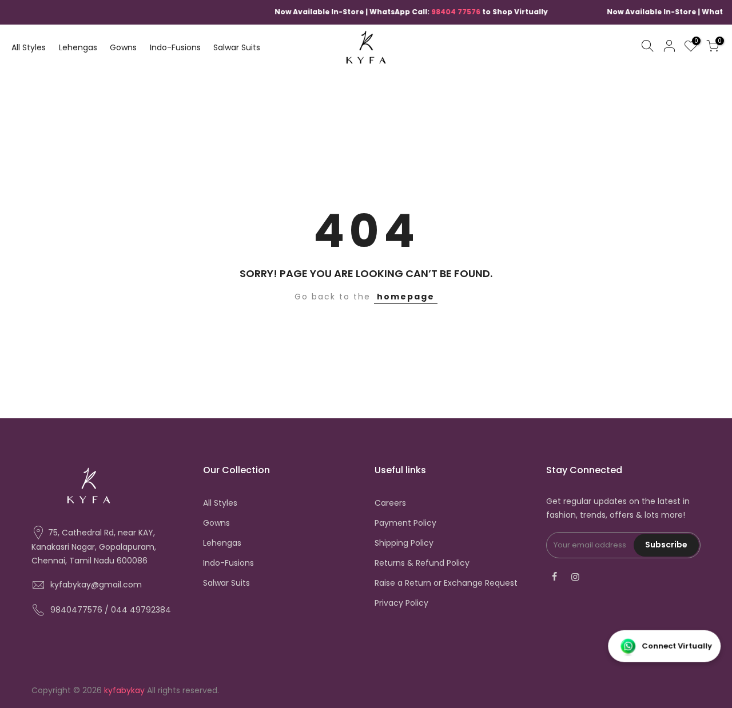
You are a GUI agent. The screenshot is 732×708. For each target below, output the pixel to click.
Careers (390, 503)
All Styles (28, 47)
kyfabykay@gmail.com (96, 584)
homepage (406, 296)
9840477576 (76, 609)
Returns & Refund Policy (422, 563)
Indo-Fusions (175, 47)
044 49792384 (141, 609)
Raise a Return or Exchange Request (446, 583)
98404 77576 (445, 12)
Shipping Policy (404, 543)
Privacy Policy (401, 603)
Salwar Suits (236, 47)
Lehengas (78, 47)
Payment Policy (405, 523)
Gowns (123, 47)
